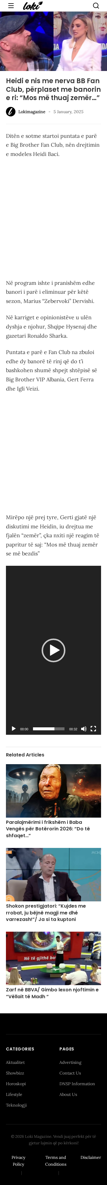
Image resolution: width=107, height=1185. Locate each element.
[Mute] (84, 729)
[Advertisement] (53, 219)
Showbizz (15, 1073)
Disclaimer (91, 1157)
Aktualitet (15, 1062)
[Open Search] (96, 6)
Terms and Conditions (55, 1161)
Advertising (70, 1062)
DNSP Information (77, 1083)
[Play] (14, 729)
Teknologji (16, 1105)
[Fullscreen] (93, 729)
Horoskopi (16, 1083)
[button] (53, 650)
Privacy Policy (18, 1161)
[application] (53, 650)
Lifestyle (14, 1094)
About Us (68, 1094)
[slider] (48, 728)
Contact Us (70, 1073)
